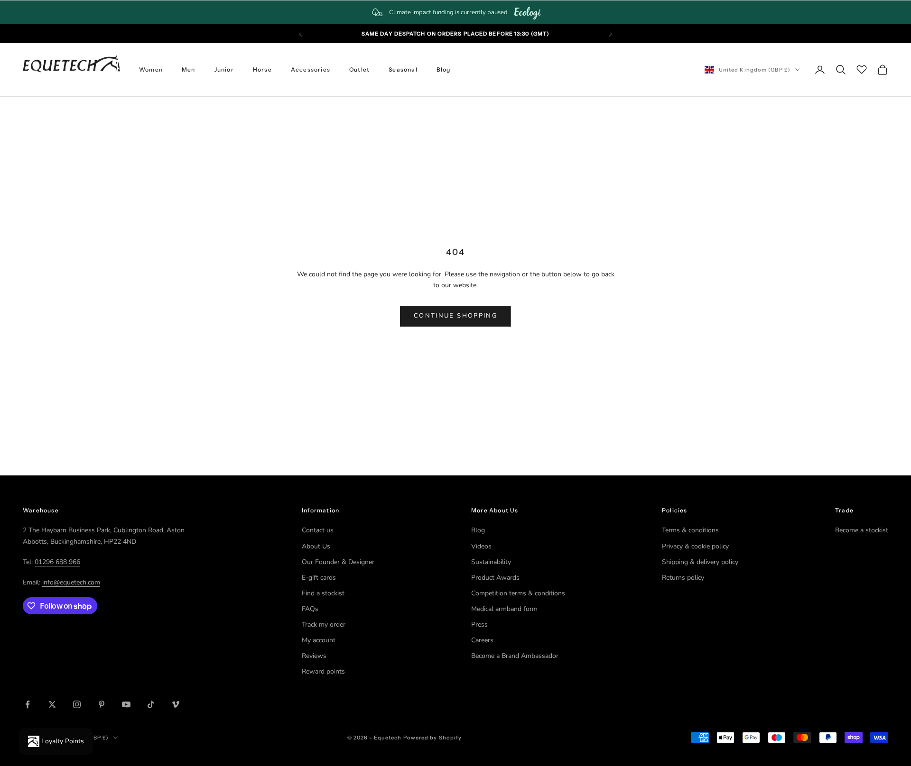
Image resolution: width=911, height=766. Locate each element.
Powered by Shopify (432, 737)
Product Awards (495, 577)
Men (188, 69)
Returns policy (683, 577)
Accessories (310, 69)
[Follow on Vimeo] (175, 704)
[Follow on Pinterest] (101, 704)
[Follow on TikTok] (151, 704)
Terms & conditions (690, 530)
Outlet (359, 69)
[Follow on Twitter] (52, 704)
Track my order (323, 624)
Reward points (323, 671)
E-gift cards (319, 577)
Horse (262, 69)
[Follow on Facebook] (27, 704)
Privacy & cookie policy (695, 546)
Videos (481, 546)
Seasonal (403, 69)
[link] (455, 12)
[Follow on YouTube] (126, 704)
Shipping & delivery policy (700, 561)
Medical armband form (504, 608)
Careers (482, 640)
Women (151, 69)
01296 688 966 (57, 561)
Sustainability (491, 561)
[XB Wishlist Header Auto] (861, 68)
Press (479, 624)
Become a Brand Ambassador (514, 655)
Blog (444, 69)
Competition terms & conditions (518, 593)
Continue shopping (455, 315)
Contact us (318, 530)
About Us (316, 546)
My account (318, 640)
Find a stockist (323, 593)
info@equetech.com (71, 582)
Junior (224, 69)
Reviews (314, 655)
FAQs (310, 608)
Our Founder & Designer (338, 561)
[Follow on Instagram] (77, 704)
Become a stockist (861, 530)
